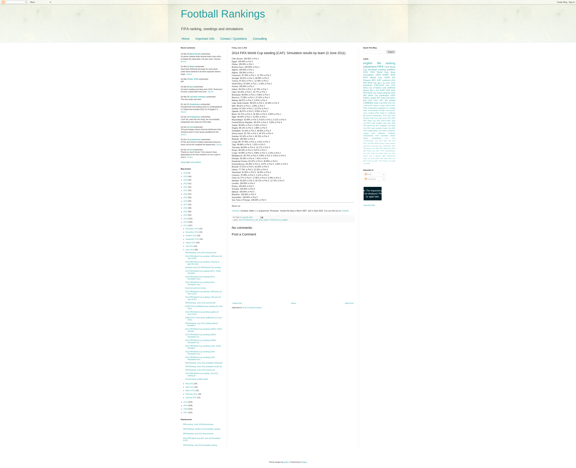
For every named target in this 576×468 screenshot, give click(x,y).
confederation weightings (376, 108)
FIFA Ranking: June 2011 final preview (200, 253)
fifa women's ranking (370, 115)
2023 (185, 184)
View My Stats (369, 205)
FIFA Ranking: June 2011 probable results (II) (203, 366)
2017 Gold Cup (372, 153)
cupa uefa (387, 123)
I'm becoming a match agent (196, 379)
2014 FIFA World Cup (246, 220)
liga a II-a (381, 83)
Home (185, 38)
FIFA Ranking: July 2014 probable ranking (200, 445)
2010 (185, 402)
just (191, 87)
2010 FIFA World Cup (379, 76)
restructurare (390, 110)
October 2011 (191, 236)
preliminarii (367, 85)
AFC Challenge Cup (383, 125)
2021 (185, 190)
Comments (371, 179)
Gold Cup (373, 118)
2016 (185, 208)
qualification (384, 95)
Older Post (349, 303)
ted (191, 127)
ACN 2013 (387, 115)
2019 (185, 197)
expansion (375, 146)
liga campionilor (385, 146)
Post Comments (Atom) (252, 308)
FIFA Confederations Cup (372, 131)
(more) (183, 62)
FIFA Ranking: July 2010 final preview (198, 434)
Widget (184, 162)
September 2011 (193, 239)
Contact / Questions (233, 38)
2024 (185, 180)
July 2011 (190, 246)
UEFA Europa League (382, 143)
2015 (185, 212)
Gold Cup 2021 (372, 161)
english (265, 220)
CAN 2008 (383, 158)
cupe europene (376, 128)
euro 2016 (390, 85)
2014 (185, 215)
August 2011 (191, 243)
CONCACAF (379, 85)
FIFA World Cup (275, 220)
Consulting (260, 38)
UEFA (387, 77)
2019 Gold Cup (385, 153)
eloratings (372, 69)
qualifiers (285, 220)
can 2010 (366, 123)
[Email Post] (261, 217)
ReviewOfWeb (195, 162)
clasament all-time (388, 136)
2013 (185, 219)
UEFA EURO (382, 75)
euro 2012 (390, 83)
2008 (185, 409)
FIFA (389, 118)
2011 (185, 225)
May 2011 (190, 384)
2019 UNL (391, 103)
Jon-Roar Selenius (198, 97)
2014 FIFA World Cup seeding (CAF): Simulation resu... (200, 353)
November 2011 (192, 232)
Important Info (204, 38)
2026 (185, 173)
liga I (380, 115)
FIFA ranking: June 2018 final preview (198, 424)
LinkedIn (345, 211)
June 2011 (190, 250)
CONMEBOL (368, 103)
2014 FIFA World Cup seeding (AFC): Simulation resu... (200, 278)
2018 (185, 201)
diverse (366, 90)
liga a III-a (374, 90)
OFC (387, 108)
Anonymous (195, 104)
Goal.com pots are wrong (195, 288)
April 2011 (190, 387)
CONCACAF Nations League (374, 105)
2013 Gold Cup (385, 141)
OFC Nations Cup (385, 161)
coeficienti (386, 80)
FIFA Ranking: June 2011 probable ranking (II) (203, 363)
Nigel (192, 66)
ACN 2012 (373, 100)
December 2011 (192, 229)
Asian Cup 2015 (374, 121)
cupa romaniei (376, 123)
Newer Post (237, 303)
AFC (374, 80)
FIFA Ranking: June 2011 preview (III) (200, 303)
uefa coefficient (388, 88)
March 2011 (191, 390)
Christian (235, 211)
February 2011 (192, 394)
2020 (185, 194)
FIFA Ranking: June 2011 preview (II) (200, 370)
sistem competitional (372, 138)
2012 (185, 222)
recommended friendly (376, 110)
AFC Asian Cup (383, 98)
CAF (256, 220)
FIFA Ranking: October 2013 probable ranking (201, 429)
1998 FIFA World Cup (383, 148)
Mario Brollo (195, 54)
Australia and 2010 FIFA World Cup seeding (203, 267)
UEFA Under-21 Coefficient (385, 113)
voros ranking (368, 113)
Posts (369, 174)
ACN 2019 (375, 158)
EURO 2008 (385, 90)
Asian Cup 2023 (389, 128)
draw (260, 220)
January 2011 (191, 398)
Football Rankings (223, 14)
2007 (185, 413)
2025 (185, 176)
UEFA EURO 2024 (388, 121)
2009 (185, 405)
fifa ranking (386, 63)
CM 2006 (370, 143)
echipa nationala (383, 93)
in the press (382, 118)
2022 (185, 187)
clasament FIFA (373, 66)
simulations (368, 75)
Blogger (304, 462)
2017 (185, 205)
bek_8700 (194, 79)
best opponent (378, 133)
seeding (382, 69)
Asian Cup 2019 (380, 103)
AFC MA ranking (387, 100)
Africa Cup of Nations (372, 88)
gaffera (287, 462)
